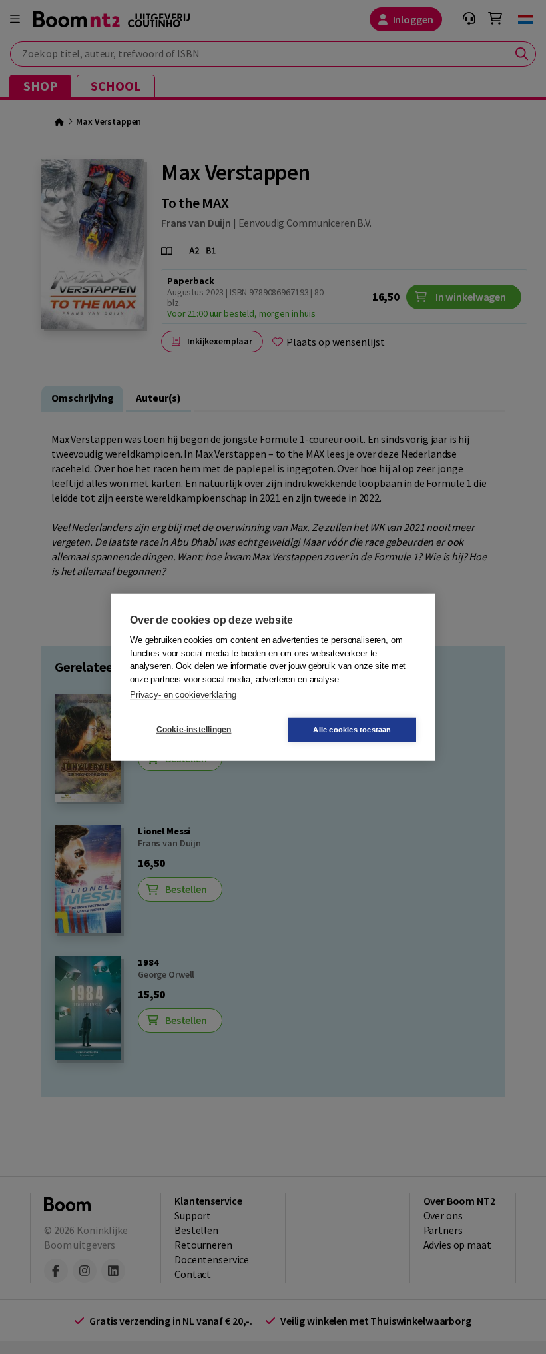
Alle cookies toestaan (352, 729)
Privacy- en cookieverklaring (183, 695)
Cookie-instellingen (194, 729)
